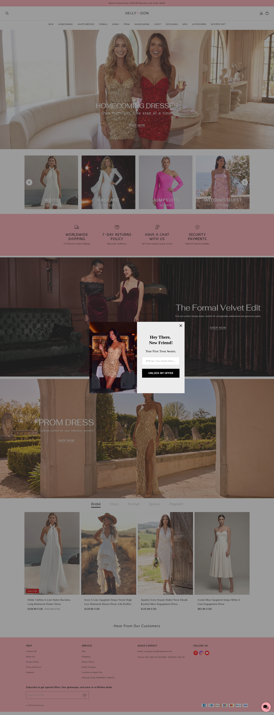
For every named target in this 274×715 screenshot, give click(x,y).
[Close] (181, 325)
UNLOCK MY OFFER (160, 373)
